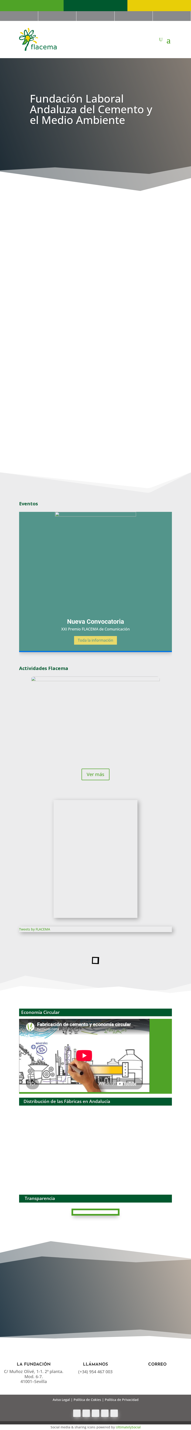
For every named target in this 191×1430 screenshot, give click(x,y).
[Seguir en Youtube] (95, 1413)
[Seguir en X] (86, 1413)
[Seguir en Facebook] (77, 1413)
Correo (157, 1365)
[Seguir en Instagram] (114, 1413)
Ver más (95, 774)
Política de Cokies (87, 1399)
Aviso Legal (61, 1399)
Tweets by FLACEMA (34, 929)
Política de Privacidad (122, 1399)
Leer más (95, 392)
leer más (27, 269)
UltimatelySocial (128, 1427)
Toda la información (95, 640)
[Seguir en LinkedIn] (105, 1413)
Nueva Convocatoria (95, 621)
